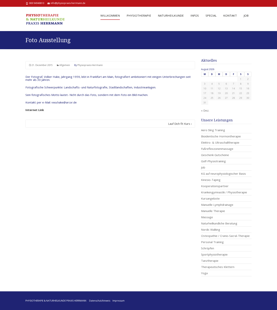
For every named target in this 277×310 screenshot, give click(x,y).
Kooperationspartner (215, 186)
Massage (207, 217)
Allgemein (64, 65)
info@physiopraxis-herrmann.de (68, 3)
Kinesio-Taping (210, 180)
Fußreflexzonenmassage (217, 149)
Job (203, 167)
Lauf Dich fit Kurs (180, 123)
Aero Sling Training (213, 130)
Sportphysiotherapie (214, 254)
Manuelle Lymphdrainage (217, 205)
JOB (246, 15)
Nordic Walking (210, 229)
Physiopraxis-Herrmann (90, 65)
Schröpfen (207, 248)
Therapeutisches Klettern (217, 267)
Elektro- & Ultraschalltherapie (220, 142)
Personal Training (212, 242)
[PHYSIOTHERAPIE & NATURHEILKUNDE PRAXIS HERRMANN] (47, 19)
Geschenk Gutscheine (215, 155)
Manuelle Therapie (213, 211)
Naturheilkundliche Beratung (219, 223)
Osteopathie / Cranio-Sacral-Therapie (225, 236)
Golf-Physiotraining (213, 161)
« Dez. (205, 110)
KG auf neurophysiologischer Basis (223, 173)
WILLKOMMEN (110, 15)
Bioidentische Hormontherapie (221, 136)
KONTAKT (230, 15)
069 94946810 (36, 3)
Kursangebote (210, 198)
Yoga (204, 273)
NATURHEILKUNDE (171, 15)
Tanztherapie (209, 261)
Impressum (118, 300)
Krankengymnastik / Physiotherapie (224, 192)
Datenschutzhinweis (99, 300)
